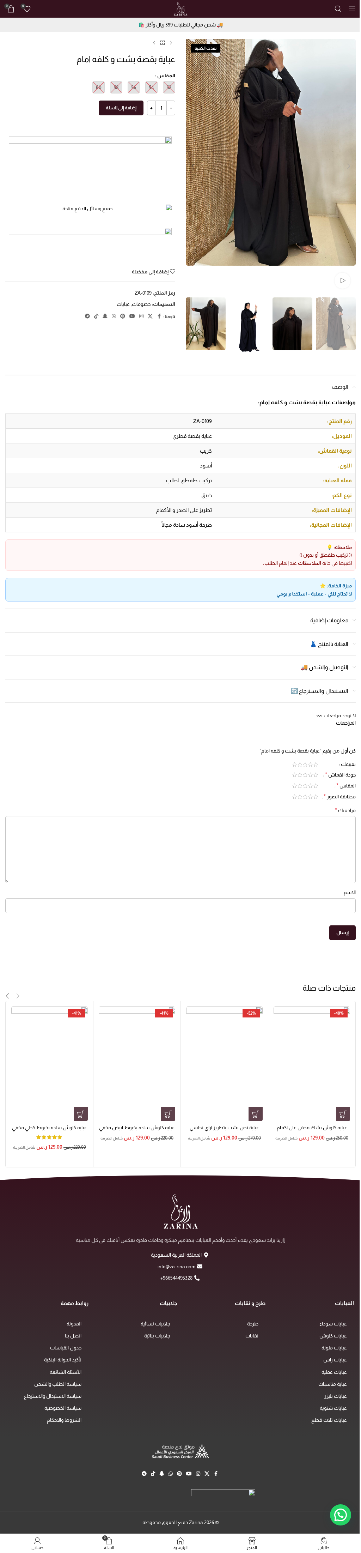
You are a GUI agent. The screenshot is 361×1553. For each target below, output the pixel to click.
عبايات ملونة (334, 1347)
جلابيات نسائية (155, 1324)
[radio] (169, 87)
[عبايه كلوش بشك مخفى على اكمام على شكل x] (312, 1064)
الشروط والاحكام (64, 1420)
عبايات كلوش (333, 1336)
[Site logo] (180, 8)
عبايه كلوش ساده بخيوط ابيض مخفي (137, 1127)
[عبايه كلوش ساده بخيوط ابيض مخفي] (137, 1064)
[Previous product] (171, 43)
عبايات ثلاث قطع (329, 1420)
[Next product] (154, 43)
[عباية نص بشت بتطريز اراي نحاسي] (224, 1064)
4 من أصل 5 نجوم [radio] (299, 764)
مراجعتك (345, 810)
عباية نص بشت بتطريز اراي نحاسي (224, 1127)
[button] (349, 166)
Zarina (196, 1522)
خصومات (141, 304)
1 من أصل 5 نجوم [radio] (315, 764)
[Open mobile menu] (352, 9)
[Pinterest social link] (122, 316)
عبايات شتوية (333, 1408)
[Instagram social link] (141, 316)
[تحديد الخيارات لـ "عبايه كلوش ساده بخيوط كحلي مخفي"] (81, 1114)
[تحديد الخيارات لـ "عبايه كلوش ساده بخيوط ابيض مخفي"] (168, 1114)
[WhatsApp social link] (114, 316)
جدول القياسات (65, 1347)
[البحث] (338, 9)
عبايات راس (335, 1359)
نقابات (251, 1336)
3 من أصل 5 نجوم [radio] (305, 764)
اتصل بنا (73, 1336)
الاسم (350, 892)
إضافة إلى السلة (121, 107)
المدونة (74, 1324)
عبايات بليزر (335, 1396)
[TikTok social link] (96, 316)
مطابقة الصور (340, 796)
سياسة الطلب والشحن (57, 1384)
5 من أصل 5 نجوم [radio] (294, 764)
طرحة (252, 1324)
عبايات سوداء (333, 1324)
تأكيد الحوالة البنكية (62, 1359)
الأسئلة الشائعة (65, 1372)
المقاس (166, 75)
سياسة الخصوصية (62, 1408)
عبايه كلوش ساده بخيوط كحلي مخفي (49, 1127)
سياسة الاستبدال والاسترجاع (52, 1396)
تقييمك (348, 764)
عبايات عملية (334, 1372)
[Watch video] (342, 281)
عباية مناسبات (332, 1384)
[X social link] (150, 316)
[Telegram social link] (87, 316)
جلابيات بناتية (157, 1336)
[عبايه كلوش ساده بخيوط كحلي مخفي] (49, 1064)
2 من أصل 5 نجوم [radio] (310, 764)
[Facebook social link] (159, 316)
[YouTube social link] (132, 316)
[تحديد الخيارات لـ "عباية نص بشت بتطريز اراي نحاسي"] (256, 1114)
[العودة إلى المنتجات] (162, 43)
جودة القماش (340, 775)
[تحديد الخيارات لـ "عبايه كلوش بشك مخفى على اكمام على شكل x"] (343, 1114)
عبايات (123, 304)
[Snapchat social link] (105, 316)
